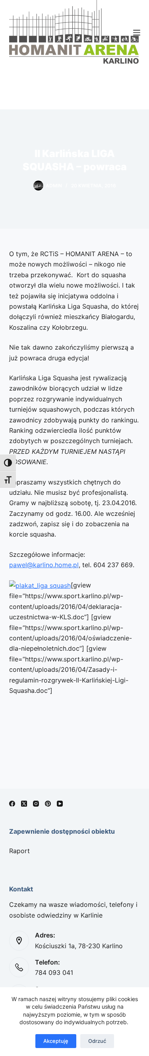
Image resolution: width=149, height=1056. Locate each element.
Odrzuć (97, 1041)
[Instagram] (36, 804)
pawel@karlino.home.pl (44, 565)
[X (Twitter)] (24, 804)
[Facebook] (12, 804)
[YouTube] (60, 804)
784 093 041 (54, 972)
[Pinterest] (48, 804)
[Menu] (136, 32)
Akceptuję (55, 1041)
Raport (19, 851)
